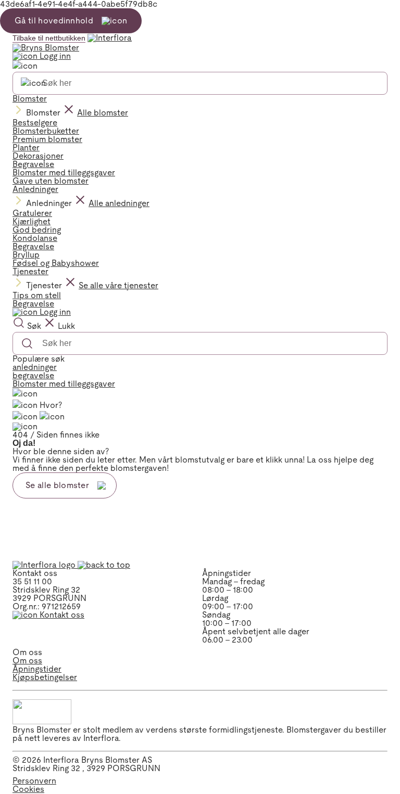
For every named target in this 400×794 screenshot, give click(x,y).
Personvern (34, 781)
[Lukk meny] (25, 66)
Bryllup (26, 255)
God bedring (36, 230)
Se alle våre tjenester (118, 285)
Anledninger (35, 189)
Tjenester (30, 271)
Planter (26, 147)
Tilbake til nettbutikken (48, 38)
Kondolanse (34, 238)
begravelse (33, 375)
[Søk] (33, 83)
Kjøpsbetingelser (44, 677)
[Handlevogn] (25, 416)
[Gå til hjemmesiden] (45, 565)
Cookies (28, 789)
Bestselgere (34, 122)
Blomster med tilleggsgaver (63, 172)
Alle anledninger (119, 203)
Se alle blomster (57, 485)
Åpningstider (36, 669)
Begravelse (33, 164)
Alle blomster (102, 113)
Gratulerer (32, 213)
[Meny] (25, 394)
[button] (104, 565)
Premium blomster (47, 139)
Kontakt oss (61, 615)
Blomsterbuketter (45, 131)
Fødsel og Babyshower (55, 263)
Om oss (27, 660)
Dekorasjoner (38, 156)
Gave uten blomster (50, 181)
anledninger (34, 367)
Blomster (29, 99)
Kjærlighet (31, 221)
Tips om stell (36, 295)
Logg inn (54, 56)
